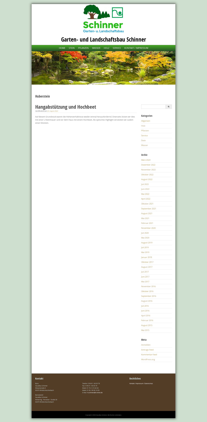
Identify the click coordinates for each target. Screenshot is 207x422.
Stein (72, 48)
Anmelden (145, 345)
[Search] (168, 106)
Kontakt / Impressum (136, 48)
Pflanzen (83, 48)
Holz (106, 48)
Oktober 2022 (147, 174)
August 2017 (146, 267)
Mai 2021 (145, 218)
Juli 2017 (145, 271)
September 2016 (148, 296)
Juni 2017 (145, 276)
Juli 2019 (145, 247)
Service (117, 48)
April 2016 (145, 315)
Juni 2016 (145, 310)
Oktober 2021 (147, 203)
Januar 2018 (146, 257)
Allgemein (145, 121)
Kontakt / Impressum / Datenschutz (141, 383)
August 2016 (146, 301)
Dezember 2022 (148, 164)
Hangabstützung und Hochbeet (65, 106)
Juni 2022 (145, 189)
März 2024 (145, 160)
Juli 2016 (145, 306)
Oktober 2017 (147, 262)
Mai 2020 (145, 237)
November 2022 (148, 169)
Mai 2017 (145, 281)
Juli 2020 (145, 233)
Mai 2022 (145, 194)
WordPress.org (148, 359)
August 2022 (146, 179)
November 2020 (148, 228)
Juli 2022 (145, 184)
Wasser (96, 48)
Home (62, 48)
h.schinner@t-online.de (95, 392)
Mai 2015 (145, 330)
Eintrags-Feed (147, 349)
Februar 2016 (147, 320)
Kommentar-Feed (149, 354)
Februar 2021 (147, 223)
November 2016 (148, 286)
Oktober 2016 (147, 291)
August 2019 (146, 242)
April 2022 (145, 198)
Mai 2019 (145, 252)
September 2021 (148, 208)
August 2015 (146, 325)
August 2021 (146, 213)
